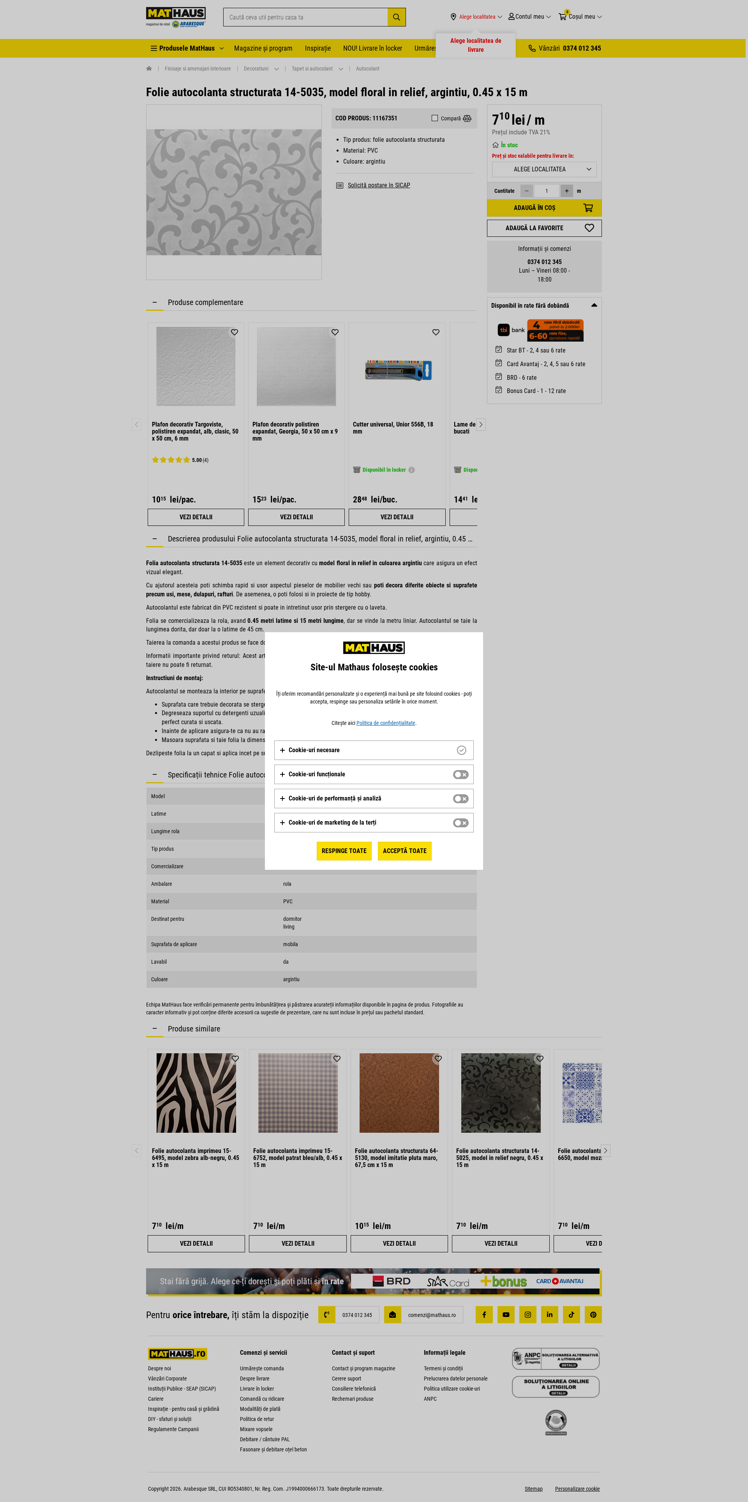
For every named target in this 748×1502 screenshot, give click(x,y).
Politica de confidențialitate (385, 723)
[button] (309, 750)
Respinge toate (344, 851)
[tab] (374, 750)
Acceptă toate (405, 851)
